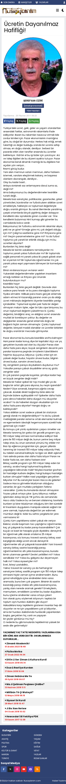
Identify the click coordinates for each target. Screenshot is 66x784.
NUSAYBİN (6, 735)
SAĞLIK (37, 746)
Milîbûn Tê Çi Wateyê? (19, 692)
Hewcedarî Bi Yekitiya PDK (22, 716)
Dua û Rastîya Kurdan (19, 667)
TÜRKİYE (5, 758)
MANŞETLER (26, 2)
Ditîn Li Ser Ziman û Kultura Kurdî (26, 659)
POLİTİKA (5, 742)
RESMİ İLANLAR (40, 758)
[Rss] (37, 769)
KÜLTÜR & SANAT (9, 750)
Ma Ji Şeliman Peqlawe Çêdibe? (25, 684)
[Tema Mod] (63, 10)
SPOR (4, 746)
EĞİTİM (37, 742)
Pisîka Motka (14, 651)
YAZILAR (37, 754)
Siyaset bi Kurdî (16, 700)
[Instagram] (17, 769)
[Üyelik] (64, 2)
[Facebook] (3, 769)
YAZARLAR (43, 2)
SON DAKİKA (9, 2)
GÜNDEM (38, 735)
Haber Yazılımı (59, 780)
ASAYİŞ (5, 739)
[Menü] (57, 10)
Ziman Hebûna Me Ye (19, 676)
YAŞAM (37, 739)
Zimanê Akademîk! (18, 643)
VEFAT (36, 750)
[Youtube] (24, 769)
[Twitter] (10, 769)
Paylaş (9, 121)
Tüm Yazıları (33, 110)
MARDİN (5, 754)
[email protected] (33, 105)
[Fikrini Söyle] (30, 769)
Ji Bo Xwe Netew (16, 708)
